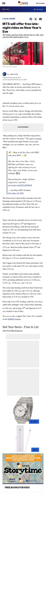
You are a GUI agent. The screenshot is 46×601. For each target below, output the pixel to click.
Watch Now (40, 3)
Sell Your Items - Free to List (21, 327)
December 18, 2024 (16, 193)
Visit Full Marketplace (13, 330)
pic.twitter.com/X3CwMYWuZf (20, 185)
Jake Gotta (14, 74)
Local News (9, 19)
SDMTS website (14, 319)
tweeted (38, 138)
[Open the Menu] (4, 3)
